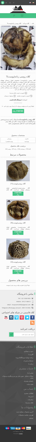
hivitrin (21, 433)
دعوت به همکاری (28, 351)
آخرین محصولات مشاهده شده (24, 412)
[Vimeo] (16, 317)
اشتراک (11, 334)
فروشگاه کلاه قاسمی (15, 100)
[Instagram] (11, 317)
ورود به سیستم (10, 2)
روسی (9, 149)
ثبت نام (13, 2)
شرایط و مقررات (28, 361)
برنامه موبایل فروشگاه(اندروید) (24, 357)
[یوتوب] (6, 317)
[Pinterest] (22, 317)
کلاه (30, 149)
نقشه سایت (30, 384)
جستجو (31, 418)
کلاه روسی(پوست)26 (18, 223)
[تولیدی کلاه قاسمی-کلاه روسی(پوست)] (18, 170)
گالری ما (31, 354)
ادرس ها (31, 396)
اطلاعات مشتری (28, 393)
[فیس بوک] (32, 317)
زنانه (15, 149)
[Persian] (33, 2)
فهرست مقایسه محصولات (25, 415)
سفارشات (30, 399)
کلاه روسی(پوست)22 (18, 262)
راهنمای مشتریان (28, 381)
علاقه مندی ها (29, 403)
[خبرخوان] (32, 323)
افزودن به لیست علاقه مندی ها (17, 93)
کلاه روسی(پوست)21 (18, 183)
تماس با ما (30, 373)
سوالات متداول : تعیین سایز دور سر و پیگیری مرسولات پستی (17, 377)
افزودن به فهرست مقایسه (23, 96)
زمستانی (23, 149)
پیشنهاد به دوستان (8, 96)
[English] (30, 2)
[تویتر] (27, 317)
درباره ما (30, 364)
